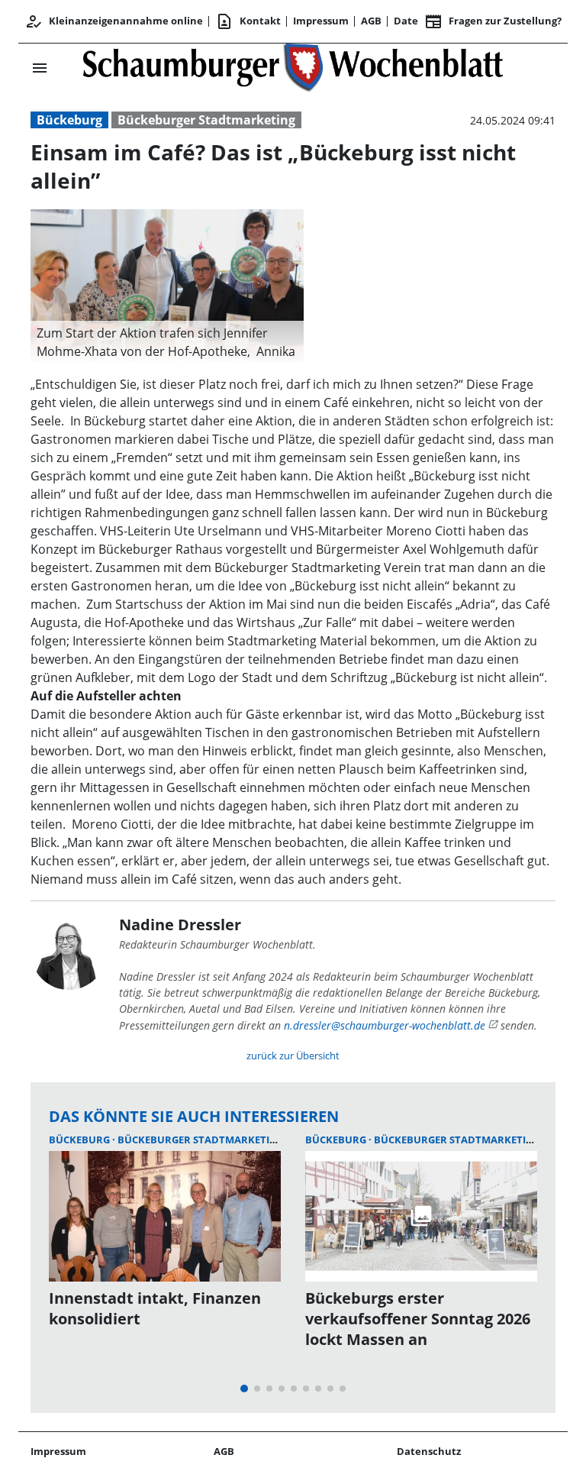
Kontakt (248, 21)
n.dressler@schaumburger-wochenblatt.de (384, 1025)
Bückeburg (69, 120)
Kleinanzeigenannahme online (113, 21)
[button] (167, 342)
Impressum (321, 20)
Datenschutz (429, 1451)
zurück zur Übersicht (293, 1055)
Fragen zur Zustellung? (493, 21)
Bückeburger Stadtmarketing (206, 120)
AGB (371, 20)
